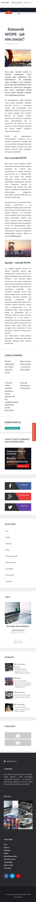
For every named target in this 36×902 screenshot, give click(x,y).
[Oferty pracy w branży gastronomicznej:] (18, 469)
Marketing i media (18, 630)
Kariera (6, 847)
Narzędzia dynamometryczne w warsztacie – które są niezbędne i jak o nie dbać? (27, 810)
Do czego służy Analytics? (18, 626)
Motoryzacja (20, 664)
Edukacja (7, 850)
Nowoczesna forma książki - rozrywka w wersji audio (25, 365)
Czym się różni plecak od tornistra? (25, 385)
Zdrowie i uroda (9, 859)
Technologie (20, 704)
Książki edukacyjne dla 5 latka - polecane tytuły (9, 366)
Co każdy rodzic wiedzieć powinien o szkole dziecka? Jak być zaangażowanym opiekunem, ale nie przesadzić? (10, 396)
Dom (5, 844)
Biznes (18, 678)
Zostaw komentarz (12, 428)
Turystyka (7, 868)
